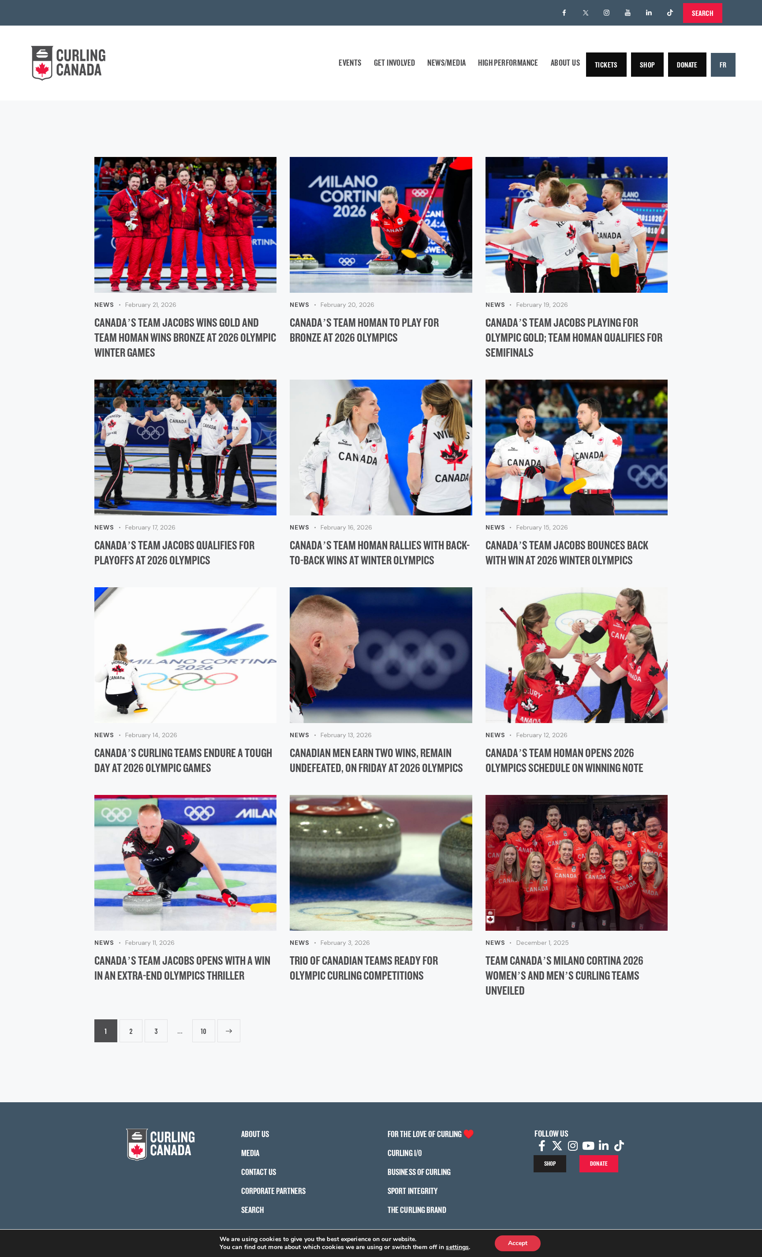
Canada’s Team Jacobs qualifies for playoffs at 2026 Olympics (174, 552)
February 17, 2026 (150, 527)
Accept (517, 1243)
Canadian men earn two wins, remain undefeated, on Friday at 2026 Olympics (376, 760)
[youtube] (628, 12)
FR (723, 64)
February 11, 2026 (150, 943)
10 (203, 1027)
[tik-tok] (670, 12)
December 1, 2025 (542, 943)
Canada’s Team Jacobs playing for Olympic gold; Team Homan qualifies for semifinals (574, 337)
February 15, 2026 (542, 527)
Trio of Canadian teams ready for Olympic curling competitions (364, 968)
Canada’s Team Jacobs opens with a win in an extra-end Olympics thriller (182, 968)
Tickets (606, 64)
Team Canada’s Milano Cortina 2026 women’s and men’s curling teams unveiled (564, 975)
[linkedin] (649, 12)
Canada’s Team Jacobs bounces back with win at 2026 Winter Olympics (567, 552)
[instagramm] (606, 12)
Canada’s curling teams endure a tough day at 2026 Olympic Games (183, 760)
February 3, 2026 (345, 943)
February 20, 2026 (347, 305)
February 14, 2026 (151, 735)
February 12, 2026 (542, 735)
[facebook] (564, 12)
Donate (687, 64)
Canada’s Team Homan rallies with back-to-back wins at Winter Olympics (380, 552)
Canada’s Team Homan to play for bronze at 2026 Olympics (364, 330)
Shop (647, 64)
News (104, 305)
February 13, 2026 (346, 735)
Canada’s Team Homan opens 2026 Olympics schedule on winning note (564, 760)
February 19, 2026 (542, 305)
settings (457, 1247)
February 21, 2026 (150, 305)
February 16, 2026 (346, 527)
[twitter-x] (585, 12)
